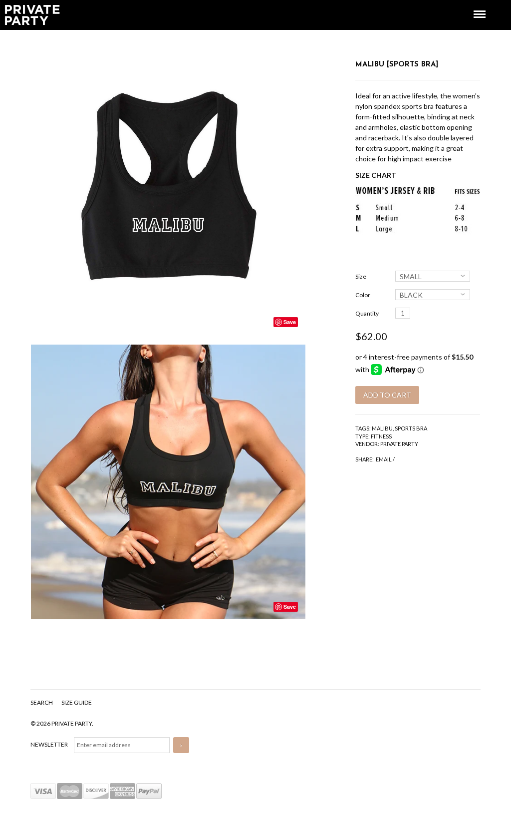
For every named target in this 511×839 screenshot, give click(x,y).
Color (362, 295)
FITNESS (381, 436)
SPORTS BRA (411, 428)
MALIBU (382, 428)
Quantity (367, 313)
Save (289, 322)
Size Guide (76, 702)
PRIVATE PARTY (399, 443)
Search (42, 702)
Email (384, 459)
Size (360, 276)
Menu (473, 5)
